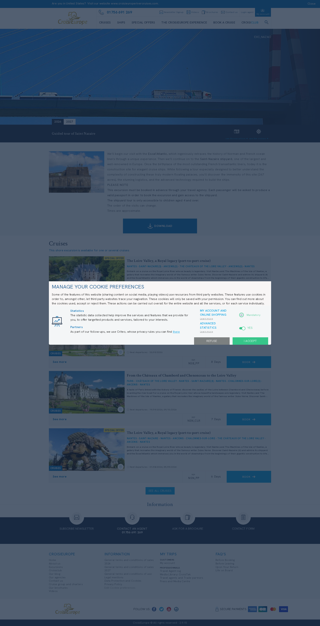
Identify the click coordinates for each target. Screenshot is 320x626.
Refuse (211, 341)
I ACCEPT (250, 341)
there (176, 332)
